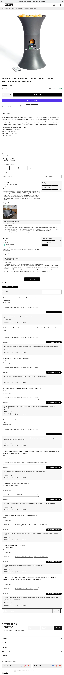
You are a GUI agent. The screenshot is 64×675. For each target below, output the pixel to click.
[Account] (57, 5)
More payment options (32, 104)
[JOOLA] (9, 5)
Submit (58, 628)
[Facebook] (21, 665)
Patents (32, 670)
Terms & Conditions (25, 670)
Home (3, 8)
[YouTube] (28, 665)
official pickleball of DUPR (36, 1)
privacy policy (15, 670)
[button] (3, 5)
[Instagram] (25, 665)
